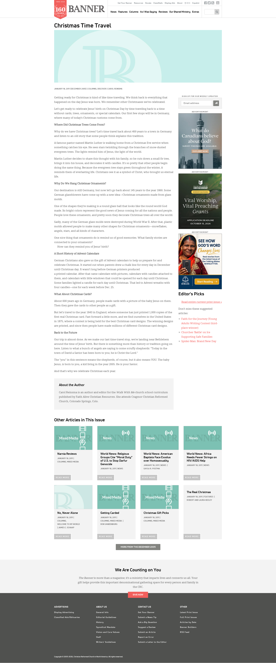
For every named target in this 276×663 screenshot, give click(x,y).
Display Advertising (64, 612)
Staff (98, 637)
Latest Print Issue (189, 612)
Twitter (209, 3)
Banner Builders (188, 627)
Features (122, 12)
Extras (195, 12)
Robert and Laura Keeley (199, 500)
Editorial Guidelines (106, 617)
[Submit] (216, 103)
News (120, 469)
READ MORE (62, 478)
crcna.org (217, 2)
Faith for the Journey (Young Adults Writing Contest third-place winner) (199, 323)
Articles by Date (188, 622)
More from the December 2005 (138, 547)
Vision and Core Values (108, 632)
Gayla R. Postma (152, 469)
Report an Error (146, 637)
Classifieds (158, 3)
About (179, 3)
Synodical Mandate (105, 627)
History (100, 622)
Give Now (138, 595)
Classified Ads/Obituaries (67, 617)
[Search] (217, 11)
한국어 (187, 3)
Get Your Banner (125, 3)
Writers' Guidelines (106, 642)
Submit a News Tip (147, 617)
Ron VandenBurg (108, 524)
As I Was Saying (148, 12)
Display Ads (170, 3)
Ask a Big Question (147, 622)
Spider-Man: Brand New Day (198, 341)
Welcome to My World (68, 524)
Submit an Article (147, 632)
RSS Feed (184, 632)
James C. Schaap (66, 528)
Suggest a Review (147, 627)
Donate (148, 3)
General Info (102, 612)
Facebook (205, 3)
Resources (138, 3)
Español (195, 3)
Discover (101, 89)
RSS (212, 3)
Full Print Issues (188, 617)
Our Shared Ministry (179, 12)
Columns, (92, 89)
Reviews (163, 12)
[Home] (94, 8)
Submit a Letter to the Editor (152, 642)
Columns (133, 12)
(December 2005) (78, 89)
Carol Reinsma (115, 89)
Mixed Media (73, 462)
